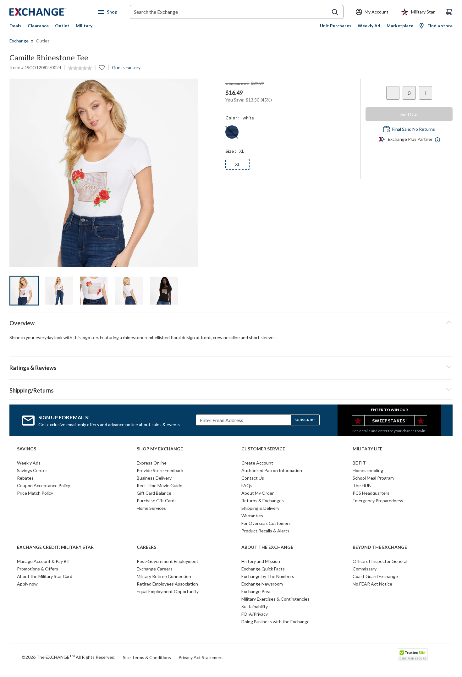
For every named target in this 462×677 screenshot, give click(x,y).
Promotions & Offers (37, 568)
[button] (231, 367)
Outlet (62, 25)
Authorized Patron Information (271, 470)
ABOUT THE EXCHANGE (267, 547)
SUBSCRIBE (305, 419)
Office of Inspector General (380, 561)
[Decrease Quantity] (392, 93)
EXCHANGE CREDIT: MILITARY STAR (55, 547)
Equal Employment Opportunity (168, 591)
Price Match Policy (35, 493)
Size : (230, 151)
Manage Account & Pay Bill (43, 561)
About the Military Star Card (44, 576)
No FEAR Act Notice (372, 583)
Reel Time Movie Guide (159, 485)
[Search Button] (335, 12)
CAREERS (146, 547)
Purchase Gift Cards (157, 500)
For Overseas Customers (266, 523)
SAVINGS (26, 448)
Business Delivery (154, 478)
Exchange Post (256, 591)
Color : (232, 117)
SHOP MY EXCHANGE (160, 448)
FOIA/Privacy (254, 614)
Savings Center (32, 470)
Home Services (151, 508)
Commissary (365, 568)
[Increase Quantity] (425, 93)
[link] (80, 68)
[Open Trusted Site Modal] (413, 654)
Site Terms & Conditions (147, 657)
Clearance (38, 25)
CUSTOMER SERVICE (263, 448)
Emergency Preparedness (378, 500)
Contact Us (252, 478)
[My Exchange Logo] (49, 12)
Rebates (25, 478)
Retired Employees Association (167, 583)
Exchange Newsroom (262, 583)
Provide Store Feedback (160, 470)
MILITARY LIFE (367, 448)
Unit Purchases (335, 25)
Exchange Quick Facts (263, 568)
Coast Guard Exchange (375, 576)
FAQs (246, 485)
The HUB (362, 485)
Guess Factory (126, 67)
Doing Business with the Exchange (275, 621)
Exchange (19, 40)
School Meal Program (373, 478)
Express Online (152, 462)
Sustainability (254, 606)
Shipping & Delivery (260, 508)
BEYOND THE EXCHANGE (380, 547)
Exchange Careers (155, 568)
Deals (15, 25)
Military (84, 25)
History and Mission (260, 561)
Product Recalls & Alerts (265, 530)
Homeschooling (368, 470)
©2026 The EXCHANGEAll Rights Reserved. (68, 657)
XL (237, 164)
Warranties (252, 515)
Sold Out (409, 114)
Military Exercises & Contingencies (275, 599)
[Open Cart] (449, 12)
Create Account (257, 462)
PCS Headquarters (371, 493)
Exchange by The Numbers (267, 576)
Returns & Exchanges (262, 500)
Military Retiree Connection (164, 576)
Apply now (27, 583)
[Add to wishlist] (102, 67)
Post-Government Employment (167, 561)
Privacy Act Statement (201, 657)
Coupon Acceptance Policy (43, 485)
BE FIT (359, 462)
